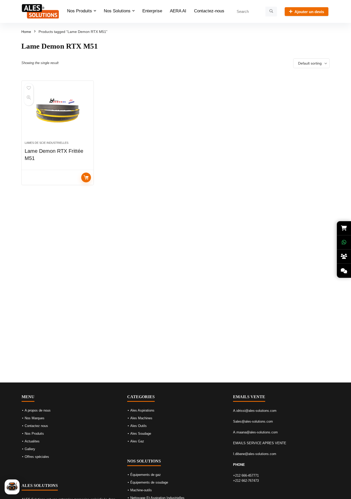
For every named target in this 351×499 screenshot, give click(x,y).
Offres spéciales (37, 457)
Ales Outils (138, 426)
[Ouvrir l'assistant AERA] (12, 486)
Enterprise (152, 10)
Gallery (30, 449)
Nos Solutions (117, 10)
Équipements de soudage (149, 482)
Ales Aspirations (142, 410)
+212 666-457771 (246, 475)
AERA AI (178, 10)
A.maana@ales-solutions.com (255, 432)
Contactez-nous (209, 10)
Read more (86, 177)
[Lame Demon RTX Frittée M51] (57, 113)
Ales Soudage (140, 433)
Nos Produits (79, 10)
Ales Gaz (137, 441)
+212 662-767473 (246, 481)
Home (26, 32)
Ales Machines (141, 418)
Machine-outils (141, 490)
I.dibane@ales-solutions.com (254, 454)
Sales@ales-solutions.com (253, 421)
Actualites (32, 441)
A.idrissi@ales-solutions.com (254, 411)
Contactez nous (36, 426)
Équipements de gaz (145, 475)
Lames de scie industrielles (46, 142)
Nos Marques (34, 418)
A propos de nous (38, 410)
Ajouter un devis (309, 12)
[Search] (271, 11)
